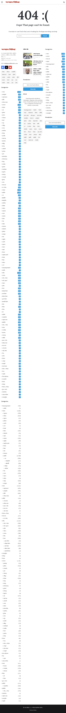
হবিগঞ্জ (3, 146)
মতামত (3, 327)
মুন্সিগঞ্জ (3, 179)
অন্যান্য (3, 190)
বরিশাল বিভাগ (4, 296)
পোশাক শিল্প (4, 348)
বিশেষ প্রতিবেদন (5, 376)
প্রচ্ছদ (3, 249)
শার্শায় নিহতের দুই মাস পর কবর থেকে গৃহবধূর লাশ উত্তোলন (38, 62)
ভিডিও (3, 309)
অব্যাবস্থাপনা (4, 97)
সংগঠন (3, 213)
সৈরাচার (8, 82)
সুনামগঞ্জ (3, 151)
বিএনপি (8, 80)
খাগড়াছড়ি (4, 177)
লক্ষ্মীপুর (3, 143)
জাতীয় (3, 272)
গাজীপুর (3, 125)
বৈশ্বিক (3, 205)
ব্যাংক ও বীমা (4, 340)
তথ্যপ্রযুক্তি (4, 397)
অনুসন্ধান (4, 211)
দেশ (3, 195)
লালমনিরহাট (4, 169)
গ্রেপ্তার (3, 77)
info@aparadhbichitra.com (11, 63)
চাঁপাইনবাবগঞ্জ (4, 159)
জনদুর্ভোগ (4, 200)
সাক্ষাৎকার (4, 335)
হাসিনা (16, 82)
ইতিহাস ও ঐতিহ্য (5, 386)
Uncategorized (6, 267)
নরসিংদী (3, 270)
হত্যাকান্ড (4, 234)
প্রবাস (3, 356)
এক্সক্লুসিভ (4, 94)
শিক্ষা (3, 221)
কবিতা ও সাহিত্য (5, 368)
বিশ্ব (3, 353)
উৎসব (3, 371)
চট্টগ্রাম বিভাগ (5, 291)
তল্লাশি (3, 242)
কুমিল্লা (14, 74)
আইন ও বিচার (4, 278)
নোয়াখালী (4, 148)
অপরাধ (3, 92)
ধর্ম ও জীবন (4, 187)
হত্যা (12, 82)
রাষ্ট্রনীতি (3, 322)
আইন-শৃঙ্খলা (4, 280)
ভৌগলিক (4, 203)
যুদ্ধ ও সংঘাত (4, 389)
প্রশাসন (3, 275)
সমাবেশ (3, 247)
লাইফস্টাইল (4, 392)
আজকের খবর (4, 74)
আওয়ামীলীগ (13, 71)
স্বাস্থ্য (3, 223)
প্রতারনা (3, 216)
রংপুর (3, 123)
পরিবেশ (3, 283)
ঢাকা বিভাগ (4, 293)
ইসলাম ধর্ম (4, 184)
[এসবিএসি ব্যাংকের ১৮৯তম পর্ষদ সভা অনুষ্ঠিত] (27, 56)
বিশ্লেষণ (3, 332)
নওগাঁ (3, 265)
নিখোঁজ (3, 257)
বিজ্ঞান (3, 260)
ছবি (2, 312)
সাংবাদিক (3, 82)
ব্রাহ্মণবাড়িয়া (4, 156)
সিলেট (3, 120)
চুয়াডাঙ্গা (3, 166)
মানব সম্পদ (4, 345)
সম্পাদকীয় (4, 330)
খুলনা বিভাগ (4, 299)
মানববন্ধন (4, 226)
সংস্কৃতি (3, 374)
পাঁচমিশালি (4, 229)
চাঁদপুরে (3, 133)
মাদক (16, 80)
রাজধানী (3, 198)
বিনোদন (3, 358)
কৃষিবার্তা (3, 231)
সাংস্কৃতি (3, 363)
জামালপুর (3, 174)
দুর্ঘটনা (3, 285)
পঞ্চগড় (3, 128)
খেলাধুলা (3, 361)
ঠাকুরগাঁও (3, 172)
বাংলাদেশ (3, 80)
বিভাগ (3, 288)
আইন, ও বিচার (5, 325)
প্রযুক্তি (3, 239)
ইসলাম (10, 74)
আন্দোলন (3, 244)
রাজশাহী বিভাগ (5, 301)
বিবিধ (3, 304)
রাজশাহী (3, 135)
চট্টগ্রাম (13, 77)
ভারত (12, 80)
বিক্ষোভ (3, 252)
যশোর (3, 182)
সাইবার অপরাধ (5, 102)
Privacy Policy (33, 710)
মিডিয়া (3, 306)
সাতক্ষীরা (3, 164)
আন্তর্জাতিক (4, 317)
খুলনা (3, 154)
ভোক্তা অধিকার (5, 394)
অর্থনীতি (3, 337)
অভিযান (3, 71)
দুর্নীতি (18, 77)
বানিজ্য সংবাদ (4, 343)
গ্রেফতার (8, 77)
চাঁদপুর (3, 161)
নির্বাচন (3, 218)
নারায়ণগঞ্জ (4, 138)
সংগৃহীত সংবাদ (4, 319)
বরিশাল (3, 115)
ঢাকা (3, 110)
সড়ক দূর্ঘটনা (4, 379)
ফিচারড (3, 381)
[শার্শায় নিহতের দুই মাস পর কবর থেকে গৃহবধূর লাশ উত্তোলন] (27, 63)
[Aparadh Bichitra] (12, 2)
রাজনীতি (3, 192)
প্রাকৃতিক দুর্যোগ (5, 254)
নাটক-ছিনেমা (4, 366)
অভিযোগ (8, 71)
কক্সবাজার (4, 141)
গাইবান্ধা (3, 117)
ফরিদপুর (3, 384)
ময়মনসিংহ (4, 130)
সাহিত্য (3, 262)
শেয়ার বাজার (4, 350)
